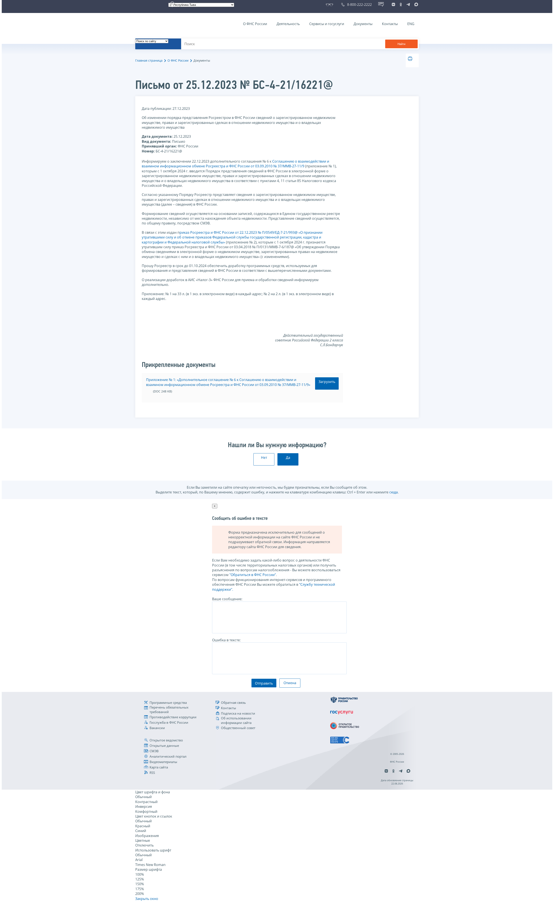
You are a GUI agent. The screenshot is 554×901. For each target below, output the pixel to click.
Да (288, 457)
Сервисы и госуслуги (326, 23)
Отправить (264, 683)
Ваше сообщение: (227, 599)
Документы (363, 23)
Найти (401, 44)
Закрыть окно (146, 898)
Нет (264, 457)
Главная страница (149, 60)
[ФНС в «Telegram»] (408, 4)
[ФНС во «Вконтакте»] (393, 4)
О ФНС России (255, 23)
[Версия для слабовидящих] (330, 4)
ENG (410, 23)
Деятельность (288, 23)
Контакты (390, 23)
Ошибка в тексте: (226, 640)
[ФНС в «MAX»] (415, 4)
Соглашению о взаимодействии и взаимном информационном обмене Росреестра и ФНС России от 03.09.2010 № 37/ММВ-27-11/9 (235, 163)
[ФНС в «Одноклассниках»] (401, 4)
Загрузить (327, 381)
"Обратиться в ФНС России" (252, 574)
